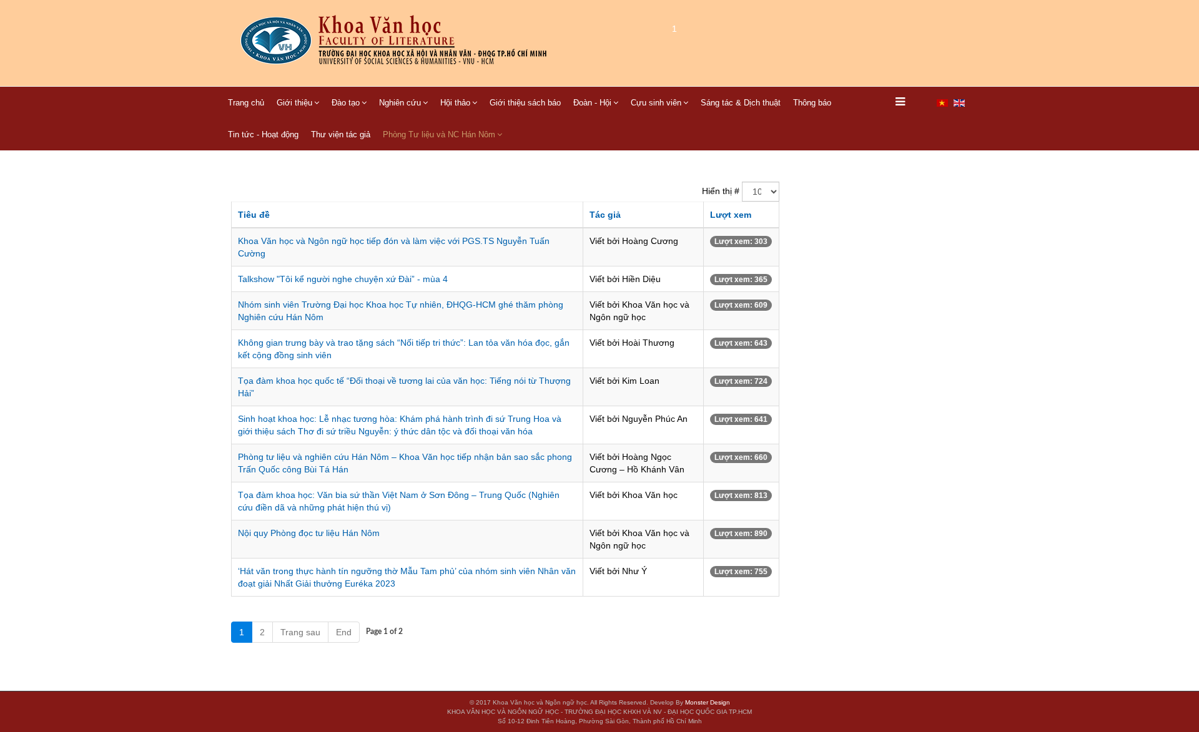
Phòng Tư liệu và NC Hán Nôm (439, 134)
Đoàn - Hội (592, 102)
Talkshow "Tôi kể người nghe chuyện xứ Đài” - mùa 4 (343, 279)
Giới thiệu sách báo (525, 102)
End (344, 632)
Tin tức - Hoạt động (263, 134)
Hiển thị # (720, 191)
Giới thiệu (294, 102)
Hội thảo (455, 102)
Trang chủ (246, 102)
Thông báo (812, 102)
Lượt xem (730, 215)
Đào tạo (346, 102)
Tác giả (605, 215)
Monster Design (707, 702)
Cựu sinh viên (656, 102)
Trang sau (300, 632)
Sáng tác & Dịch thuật (741, 102)
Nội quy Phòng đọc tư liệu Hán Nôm (309, 533)
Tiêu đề (254, 215)
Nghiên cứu (400, 102)
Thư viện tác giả (340, 134)
